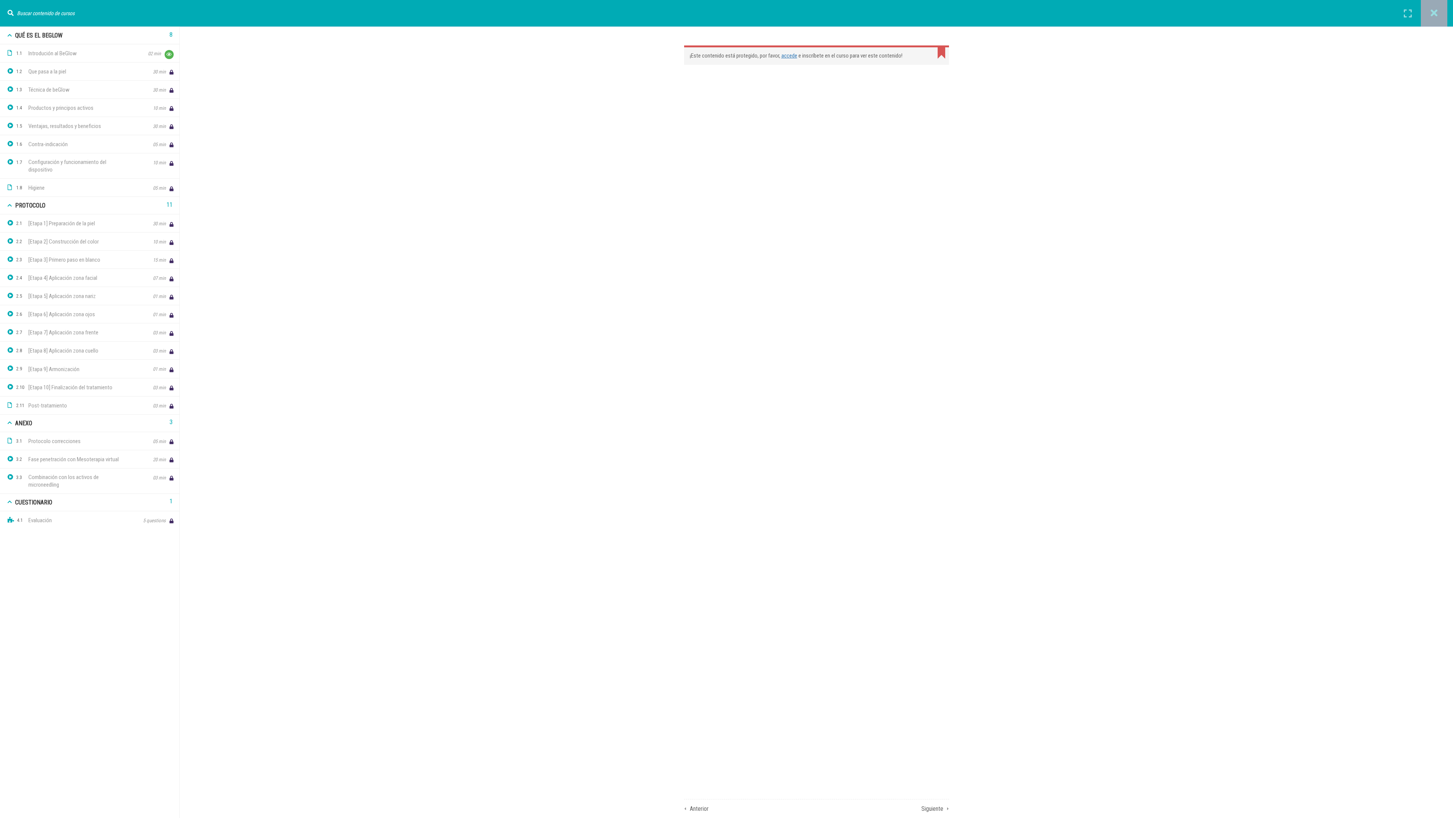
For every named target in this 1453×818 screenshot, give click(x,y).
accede (789, 55)
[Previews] (169, 54)
